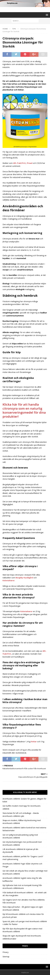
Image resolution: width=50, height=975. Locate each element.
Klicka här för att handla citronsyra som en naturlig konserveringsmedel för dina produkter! (24, 410)
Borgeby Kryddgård (24, 577)
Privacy (5, 952)
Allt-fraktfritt (19, 163)
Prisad (29, 163)
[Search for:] (25, 20)
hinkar (34, 741)
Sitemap (6, 956)
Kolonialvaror (9, 580)
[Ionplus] (25, 5)
